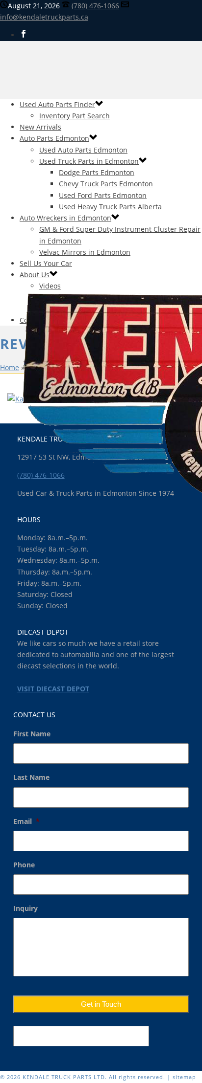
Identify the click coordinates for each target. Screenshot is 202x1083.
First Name (31, 733)
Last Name (31, 777)
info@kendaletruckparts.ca (44, 17)
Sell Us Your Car (46, 263)
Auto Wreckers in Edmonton (65, 217)
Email (26, 821)
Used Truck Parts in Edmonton (89, 161)
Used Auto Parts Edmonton (83, 150)
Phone (24, 865)
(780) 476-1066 (95, 5)
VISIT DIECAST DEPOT (53, 688)
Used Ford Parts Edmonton (103, 195)
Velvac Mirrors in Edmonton (84, 252)
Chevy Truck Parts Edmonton (106, 183)
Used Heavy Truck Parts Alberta (110, 206)
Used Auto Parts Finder (57, 104)
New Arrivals (40, 127)
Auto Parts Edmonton (54, 138)
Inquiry (25, 908)
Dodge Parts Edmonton (96, 172)
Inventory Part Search (74, 115)
